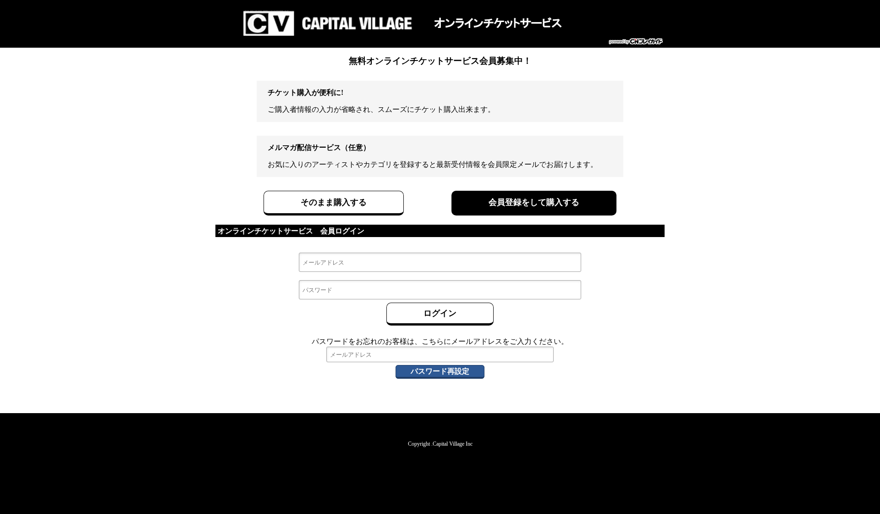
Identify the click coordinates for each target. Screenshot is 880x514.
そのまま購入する (334, 202)
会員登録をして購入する (534, 202)
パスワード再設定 (440, 371)
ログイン (440, 313)
